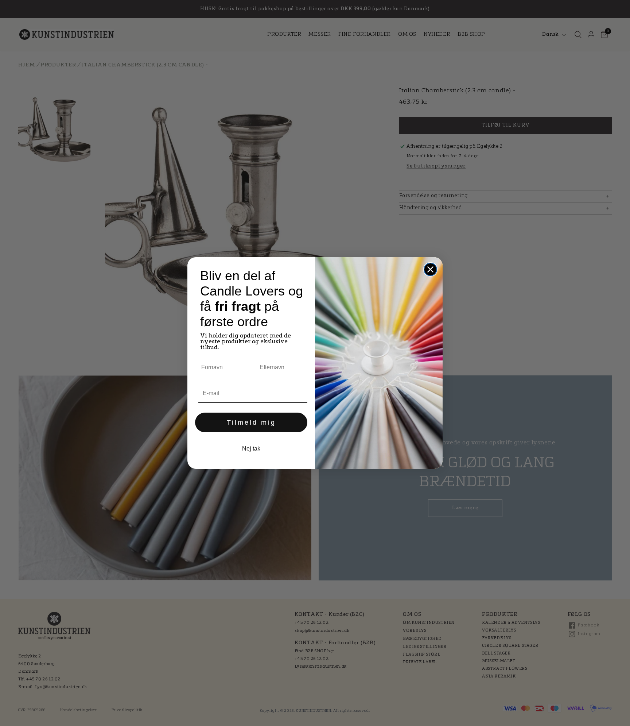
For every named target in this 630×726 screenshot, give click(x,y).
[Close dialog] (430, 269)
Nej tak (251, 448)
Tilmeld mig (251, 422)
